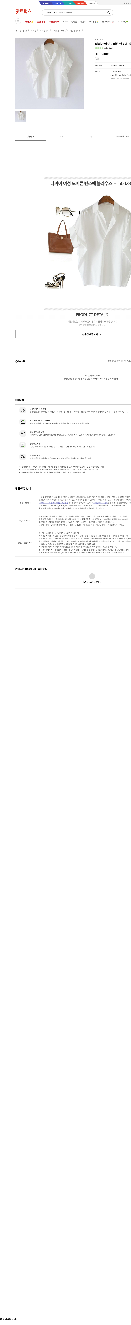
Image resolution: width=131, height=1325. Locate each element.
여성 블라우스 (75, 30)
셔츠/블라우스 (59, 30)
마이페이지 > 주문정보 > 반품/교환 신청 (53, 502)
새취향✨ (29, 21)
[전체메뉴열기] (18, 21)
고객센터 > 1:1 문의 (100, 502)
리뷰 (61, 136)
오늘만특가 (54, 21)
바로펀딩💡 (94, 21)
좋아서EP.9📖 (108, 21)
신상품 (74, 21)
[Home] (16, 31)
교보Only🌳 (123, 21)
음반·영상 (41, 21)
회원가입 (127, 3)
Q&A (92, 136)
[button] (104, 48)
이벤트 (83, 21)
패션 (34, 30)
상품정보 (30, 136)
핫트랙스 (48, 12)
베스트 (65, 21)
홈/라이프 (23, 30)
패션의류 (45, 30)
